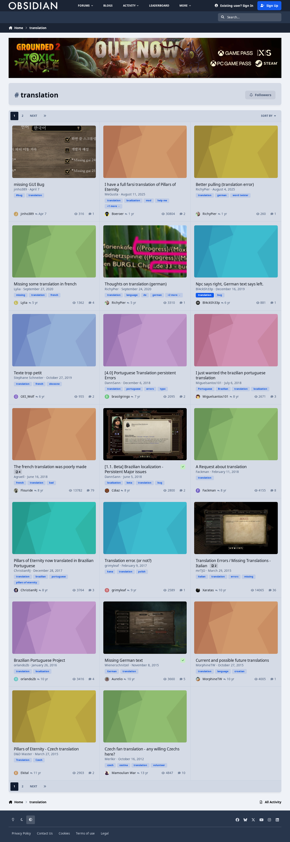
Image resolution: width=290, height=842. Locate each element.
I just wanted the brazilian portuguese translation (231, 375)
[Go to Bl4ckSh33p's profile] (198, 303)
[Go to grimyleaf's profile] (107, 590)
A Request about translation (221, 466)
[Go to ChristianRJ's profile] (16, 590)
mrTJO (200, 570)
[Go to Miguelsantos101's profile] (198, 396)
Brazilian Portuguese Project (39, 660)
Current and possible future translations (232, 660)
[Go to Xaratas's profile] (198, 590)
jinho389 (20, 189)
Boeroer (118, 214)
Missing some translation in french (45, 284)
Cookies (64, 833)
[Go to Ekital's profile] (16, 773)
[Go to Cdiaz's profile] (107, 490)
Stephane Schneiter (29, 377)
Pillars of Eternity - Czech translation (46, 749)
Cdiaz (116, 490)
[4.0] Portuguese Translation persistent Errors (140, 375)
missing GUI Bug (29, 184)
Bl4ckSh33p (204, 289)
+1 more (112, 206)
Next (33, 116)
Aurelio (117, 679)
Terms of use (85, 833)
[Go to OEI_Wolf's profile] (16, 396)
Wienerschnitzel (117, 665)
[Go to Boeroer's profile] (107, 214)
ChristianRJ (22, 570)
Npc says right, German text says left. (229, 284)
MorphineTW (205, 665)
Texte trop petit (28, 372)
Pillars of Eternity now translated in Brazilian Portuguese (54, 563)
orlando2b (21, 665)
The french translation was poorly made (50, 466)
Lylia (17, 289)
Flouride (27, 490)
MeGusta (111, 194)
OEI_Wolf (27, 396)
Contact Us (45, 833)
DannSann (113, 383)
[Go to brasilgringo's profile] (107, 396)
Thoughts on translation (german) (136, 284)
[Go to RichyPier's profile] (198, 214)
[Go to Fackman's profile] (198, 490)
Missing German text (124, 660)
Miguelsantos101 (209, 383)
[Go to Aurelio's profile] (107, 679)
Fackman (202, 472)
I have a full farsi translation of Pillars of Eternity (140, 187)
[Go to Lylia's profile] (16, 303)
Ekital (25, 773)
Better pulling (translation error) (225, 184)
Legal (105, 833)
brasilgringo (121, 396)
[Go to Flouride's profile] (16, 490)
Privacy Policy (21, 833)
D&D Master (23, 754)
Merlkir (110, 759)
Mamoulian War (124, 773)
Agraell (19, 477)
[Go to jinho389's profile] (16, 214)
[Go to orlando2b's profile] (16, 679)
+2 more (172, 295)
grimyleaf (112, 565)
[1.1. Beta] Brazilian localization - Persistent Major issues (134, 469)
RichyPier (203, 189)
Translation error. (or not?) (128, 560)
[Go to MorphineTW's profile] (198, 679)
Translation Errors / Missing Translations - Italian (233, 563)
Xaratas (208, 590)
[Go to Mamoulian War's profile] (107, 773)
